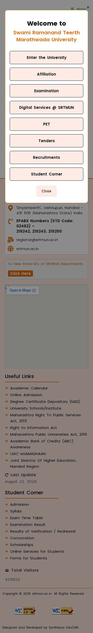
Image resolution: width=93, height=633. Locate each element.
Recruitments (46, 157)
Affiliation (46, 74)
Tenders (46, 140)
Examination (46, 90)
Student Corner (46, 174)
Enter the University (46, 57)
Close (46, 191)
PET (46, 124)
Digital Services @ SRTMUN (46, 107)
